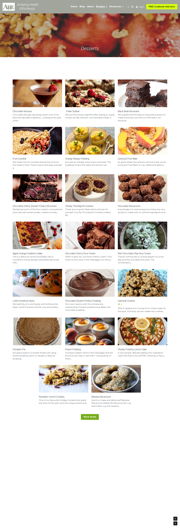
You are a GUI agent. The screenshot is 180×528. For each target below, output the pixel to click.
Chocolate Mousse (22, 111)
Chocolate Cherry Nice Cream (80, 253)
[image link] (9, 6)
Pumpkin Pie (19, 349)
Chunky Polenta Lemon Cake (132, 349)
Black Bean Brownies (128, 111)
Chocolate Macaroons (129, 206)
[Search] (132, 7)
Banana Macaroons (101, 396)
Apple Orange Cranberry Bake (28, 253)
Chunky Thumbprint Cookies (79, 206)
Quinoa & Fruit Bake (127, 158)
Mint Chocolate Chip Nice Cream (134, 253)
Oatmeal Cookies (126, 300)
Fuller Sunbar (72, 111)
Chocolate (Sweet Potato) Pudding (83, 300)
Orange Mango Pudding (77, 158)
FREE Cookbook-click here (162, 6)
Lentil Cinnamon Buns (23, 300)
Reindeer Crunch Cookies (51, 396)
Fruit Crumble (19, 158)
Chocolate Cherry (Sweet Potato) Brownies (35, 206)
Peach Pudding (73, 349)
